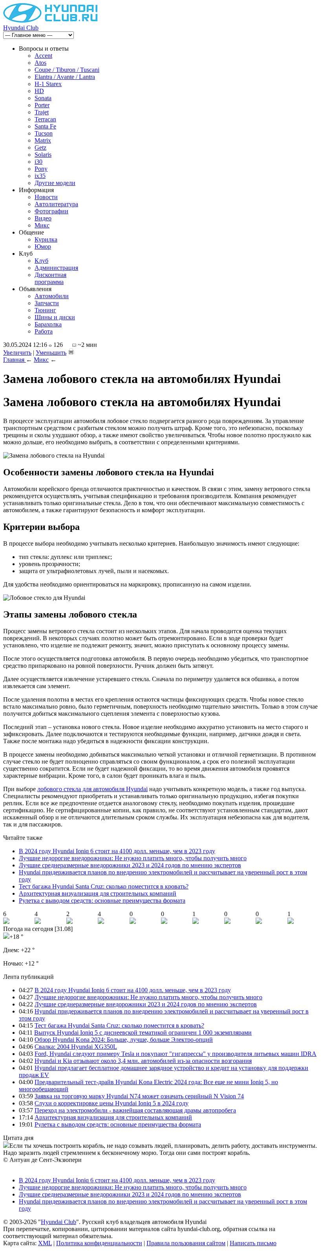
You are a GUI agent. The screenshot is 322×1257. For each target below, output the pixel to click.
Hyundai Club (20, 27)
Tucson (44, 133)
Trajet (42, 112)
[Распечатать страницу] (71, 351)
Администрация (56, 267)
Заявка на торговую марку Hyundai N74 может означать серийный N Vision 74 (139, 1096)
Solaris (43, 154)
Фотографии (51, 211)
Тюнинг (45, 310)
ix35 (40, 175)
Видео (43, 218)
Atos (40, 62)
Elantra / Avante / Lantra (65, 76)
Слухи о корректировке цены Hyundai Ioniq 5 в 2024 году (111, 1103)
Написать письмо (253, 1243)
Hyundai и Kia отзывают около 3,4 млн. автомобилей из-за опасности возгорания (143, 1060)
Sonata (43, 98)
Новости (46, 197)
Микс (42, 225)
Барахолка (48, 324)
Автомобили (52, 296)
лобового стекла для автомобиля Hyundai (92, 789)
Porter (42, 105)
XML (45, 1243)
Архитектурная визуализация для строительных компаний (97, 893)
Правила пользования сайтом (185, 1243)
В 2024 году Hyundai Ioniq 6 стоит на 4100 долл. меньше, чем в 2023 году (117, 851)
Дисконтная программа (50, 278)
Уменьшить (51, 352)
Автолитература (56, 204)
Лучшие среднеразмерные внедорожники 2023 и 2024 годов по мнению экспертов (130, 865)
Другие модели (55, 183)
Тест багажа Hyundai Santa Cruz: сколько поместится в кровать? (103, 886)
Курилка (46, 239)
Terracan (45, 119)
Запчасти (47, 303)
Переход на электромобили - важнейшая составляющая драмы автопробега (135, 1110)
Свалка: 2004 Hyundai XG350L (76, 1046)
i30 (38, 161)
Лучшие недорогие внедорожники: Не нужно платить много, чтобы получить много (133, 858)
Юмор (43, 246)
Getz (40, 147)
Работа (44, 331)
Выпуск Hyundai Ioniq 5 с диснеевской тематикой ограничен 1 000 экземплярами (143, 1032)
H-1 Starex (48, 84)
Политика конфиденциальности (99, 1243)
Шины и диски (55, 317)
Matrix (43, 140)
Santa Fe (45, 126)
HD (39, 91)
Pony (41, 168)
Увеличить (17, 352)
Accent (43, 55)
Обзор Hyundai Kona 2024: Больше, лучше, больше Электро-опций (124, 1039)
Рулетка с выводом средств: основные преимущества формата (102, 900)
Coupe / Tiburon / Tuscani (67, 69)
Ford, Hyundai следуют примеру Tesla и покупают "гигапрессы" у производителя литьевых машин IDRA (176, 1053)
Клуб (41, 260)
